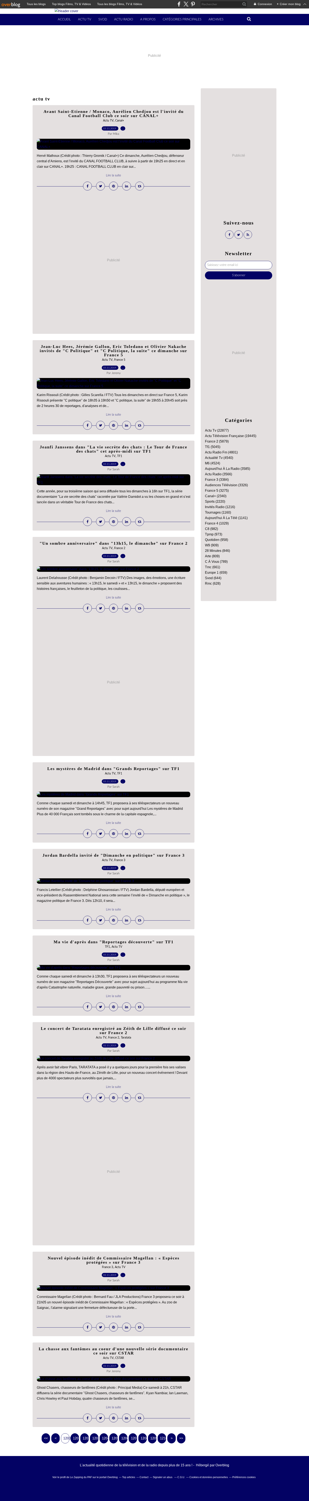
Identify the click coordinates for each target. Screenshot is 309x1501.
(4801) (221, 452)
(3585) (227, 468)
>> (181, 1438)
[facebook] (179, 4)
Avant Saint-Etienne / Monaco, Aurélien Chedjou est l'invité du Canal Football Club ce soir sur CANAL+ (114, 113)
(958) (216, 540)
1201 (76, 1438)
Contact (144, 1477)
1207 (134, 1438)
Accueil (64, 19)
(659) (216, 572)
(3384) (217, 479)
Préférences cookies (244, 1477)
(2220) (215, 501)
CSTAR (119, 1358)
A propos (148, 19)
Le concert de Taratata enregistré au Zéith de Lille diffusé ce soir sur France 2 (113, 1030)
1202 (86, 1438)
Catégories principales (182, 19)
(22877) (217, 430)
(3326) (226, 485)
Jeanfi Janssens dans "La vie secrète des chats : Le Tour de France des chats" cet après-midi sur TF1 (113, 449)
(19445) (230, 436)
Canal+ (119, 120)
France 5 (119, 359)
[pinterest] (192, 4)
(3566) (218, 474)
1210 (163, 1438)
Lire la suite (113, 175)
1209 (153, 1438)
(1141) (226, 518)
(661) (212, 567)
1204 (105, 1438)
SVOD (102, 19)
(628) (213, 583)
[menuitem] (64, 19)
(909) (212, 545)
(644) (213, 578)
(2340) (215, 496)
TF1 (119, 456)
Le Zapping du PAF (81, 1477)
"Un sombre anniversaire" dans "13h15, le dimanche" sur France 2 (114, 543)
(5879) (217, 441)
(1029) (217, 523)
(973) (213, 534)
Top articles (128, 1477)
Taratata (126, 1037)
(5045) (212, 447)
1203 (95, 1438)
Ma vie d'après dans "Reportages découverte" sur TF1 (114, 941)
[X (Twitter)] (186, 4)
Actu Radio (123, 19)
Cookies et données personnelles (208, 1477)
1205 (115, 1438)
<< (46, 1438)
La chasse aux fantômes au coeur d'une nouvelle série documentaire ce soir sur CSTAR (113, 1350)
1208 (144, 1438)
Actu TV (84, 19)
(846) (217, 550)
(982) (211, 529)
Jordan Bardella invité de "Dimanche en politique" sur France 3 (113, 855)
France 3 (119, 860)
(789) (216, 561)
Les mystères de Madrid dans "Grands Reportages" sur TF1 (113, 768)
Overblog (222, 1465)
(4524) (212, 463)
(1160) (218, 512)
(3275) (217, 490)
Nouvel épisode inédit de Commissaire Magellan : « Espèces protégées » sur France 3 (114, 1260)
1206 (124, 1438)
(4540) (219, 458)
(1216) (220, 507)
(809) (212, 556)
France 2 (119, 548)
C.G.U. (181, 1477)
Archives (216, 19)
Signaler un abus (163, 1477)
